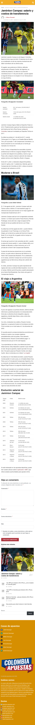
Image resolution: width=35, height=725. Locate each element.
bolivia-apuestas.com (7, 713)
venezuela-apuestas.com (8, 711)
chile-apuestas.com (7, 715)
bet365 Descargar (7, 650)
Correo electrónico (7, 516)
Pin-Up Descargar (7, 643)
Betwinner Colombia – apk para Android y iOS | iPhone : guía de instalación (20, 597)
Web (2, 524)
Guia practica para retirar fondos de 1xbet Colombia (19, 604)
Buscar (3, 610)
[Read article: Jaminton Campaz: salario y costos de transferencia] (17, 559)
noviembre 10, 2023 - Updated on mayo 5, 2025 (14, 20)
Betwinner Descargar (8, 633)
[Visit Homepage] (17, 2)
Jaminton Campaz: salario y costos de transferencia (11, 574)
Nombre (4, 509)
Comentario (5, 488)
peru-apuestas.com (7, 717)
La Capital (27, 353)
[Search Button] (33, 2)
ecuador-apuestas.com (8, 706)
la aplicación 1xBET (22, 470)
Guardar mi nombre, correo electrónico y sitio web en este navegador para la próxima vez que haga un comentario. (17, 533)
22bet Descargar (7, 647)
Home (2, 7)
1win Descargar (7, 640)
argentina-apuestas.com (8, 704)
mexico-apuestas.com (7, 719)
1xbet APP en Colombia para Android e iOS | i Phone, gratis (19, 590)
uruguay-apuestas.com (8, 710)
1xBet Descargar (7, 629)
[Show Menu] (2, 2)
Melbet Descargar (7, 636)
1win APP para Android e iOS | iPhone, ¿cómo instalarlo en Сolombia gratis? (20, 583)
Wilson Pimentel (10, 17)
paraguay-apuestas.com (8, 708)
